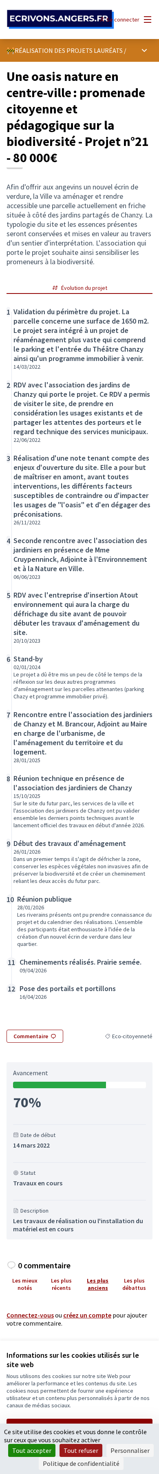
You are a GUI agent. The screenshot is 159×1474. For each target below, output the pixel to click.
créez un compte (87, 1315)
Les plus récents (61, 1284)
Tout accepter (31, 1450)
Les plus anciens (97, 1284)
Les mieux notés (25, 1284)
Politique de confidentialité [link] (81, 1463)
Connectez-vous (30, 1315)
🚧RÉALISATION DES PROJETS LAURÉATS (65, 50)
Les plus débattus (134, 1284)
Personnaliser (130, 1450)
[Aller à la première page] (61, 19)
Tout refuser (81, 1450)
